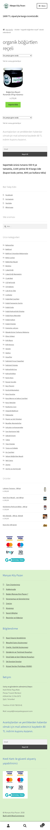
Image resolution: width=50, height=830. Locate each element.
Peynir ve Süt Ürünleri (13, 419)
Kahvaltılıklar (10, 373)
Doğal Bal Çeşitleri (12, 299)
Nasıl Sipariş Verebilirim (16, 638)
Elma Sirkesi (10, 336)
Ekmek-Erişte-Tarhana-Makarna (17, 332)
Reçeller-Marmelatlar (13, 423)
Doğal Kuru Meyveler (13, 315)
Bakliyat (8, 249)
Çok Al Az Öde (10, 291)
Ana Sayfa (9, 30)
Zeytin (7, 465)
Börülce (8, 266)
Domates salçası (11, 328)
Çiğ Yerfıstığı (10, 282)
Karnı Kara (9, 378)
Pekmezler (9, 415)
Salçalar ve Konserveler (14, 427)
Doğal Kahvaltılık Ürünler (14, 311)
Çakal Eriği (9, 270)
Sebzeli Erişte (10, 436)
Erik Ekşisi (9, 340)
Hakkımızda (11, 589)
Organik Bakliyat (11, 411)
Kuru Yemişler (10, 402)
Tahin (7, 440)
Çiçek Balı (9, 278)
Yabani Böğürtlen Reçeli (14, 456)
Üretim (9, 603)
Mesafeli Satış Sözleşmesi (16, 642)
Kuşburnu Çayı (10, 407)
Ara (25, 826)
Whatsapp (9, 207)
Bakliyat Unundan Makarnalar (16, 253)
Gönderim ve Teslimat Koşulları (19, 652)
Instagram (9, 199)
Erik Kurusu (9, 344)
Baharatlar (9, 245)
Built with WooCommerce (13, 815)
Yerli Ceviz (9, 460)
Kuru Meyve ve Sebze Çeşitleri (16, 398)
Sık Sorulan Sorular (14, 661)
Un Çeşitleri (9, 452)
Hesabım (8, 826)
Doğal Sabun (10, 320)
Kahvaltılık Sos (11, 369)
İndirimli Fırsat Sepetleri (14, 361)
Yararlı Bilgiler (12, 613)
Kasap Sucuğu (10, 382)
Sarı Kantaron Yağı (12, 431)
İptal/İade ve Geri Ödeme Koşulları (20, 657)
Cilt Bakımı (9, 287)
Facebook (9, 195)
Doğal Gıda (9, 307)
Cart (38, 823)
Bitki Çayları (10, 258)
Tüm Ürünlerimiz (13, 584)
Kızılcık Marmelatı (12, 390)
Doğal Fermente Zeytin (14, 303)
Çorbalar (8, 295)
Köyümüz (10, 608)
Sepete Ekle (13, 104)
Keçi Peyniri (9, 386)
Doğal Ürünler (10, 324)
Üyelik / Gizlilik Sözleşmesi (17, 647)
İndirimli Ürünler (11, 365)
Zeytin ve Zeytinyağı (13, 469)
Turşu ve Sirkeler (11, 448)
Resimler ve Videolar (14, 617)
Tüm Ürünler (10, 444)
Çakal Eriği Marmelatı (13, 274)
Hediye (8, 353)
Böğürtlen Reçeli (11, 262)
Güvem (8, 349)
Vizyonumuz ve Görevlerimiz (17, 599)
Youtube (8, 203)
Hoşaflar (8, 357)
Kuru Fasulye (10, 394)
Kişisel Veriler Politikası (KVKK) (19, 666)
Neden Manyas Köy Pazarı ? (17, 594)
